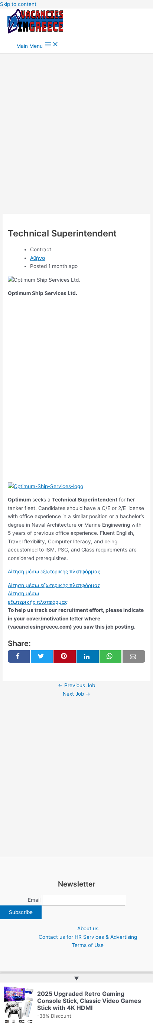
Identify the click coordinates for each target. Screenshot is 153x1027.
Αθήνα (37, 258)
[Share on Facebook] (19, 656)
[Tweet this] (42, 656)
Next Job (76, 694)
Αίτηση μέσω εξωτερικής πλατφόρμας (54, 571)
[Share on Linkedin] (87, 656)
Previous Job (76, 685)
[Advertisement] (76, 133)
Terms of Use (88, 945)
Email (34, 900)
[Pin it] (64, 656)
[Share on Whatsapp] (110, 656)
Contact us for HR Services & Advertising (88, 937)
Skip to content (18, 4)
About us (87, 928)
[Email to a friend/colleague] (134, 656)
